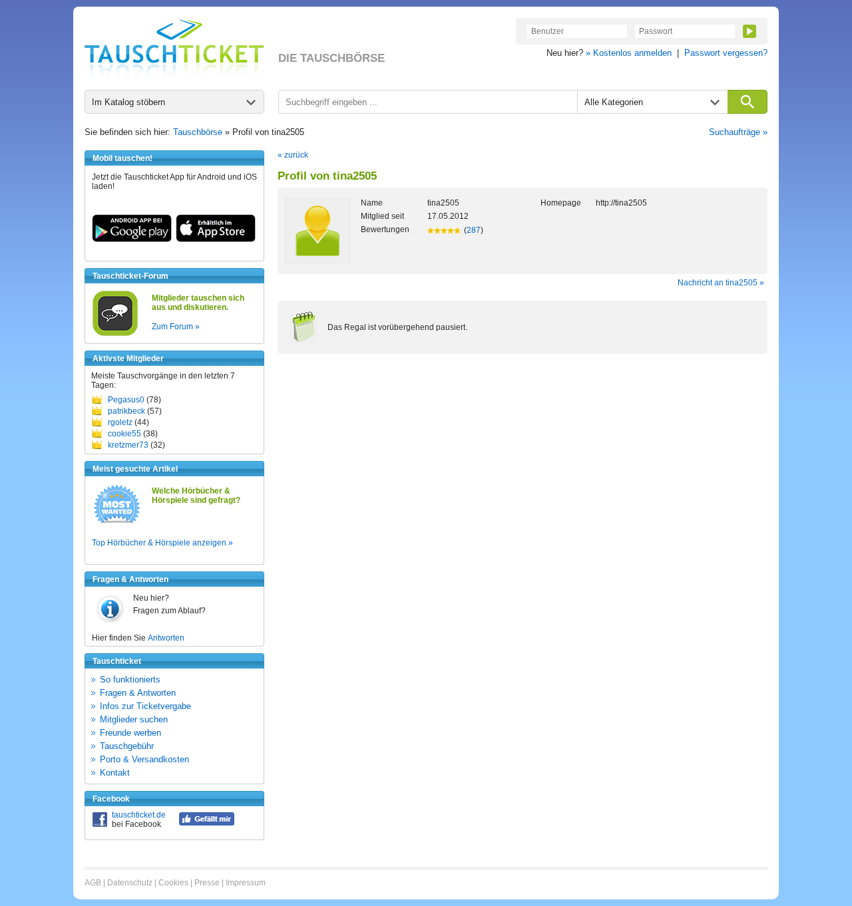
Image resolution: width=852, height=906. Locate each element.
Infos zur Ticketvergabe (145, 706)
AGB (93, 882)
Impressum (246, 882)
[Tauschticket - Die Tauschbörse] (174, 48)
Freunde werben (130, 733)
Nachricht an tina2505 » (721, 282)
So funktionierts (130, 679)
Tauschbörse (197, 132)
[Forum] (115, 334)
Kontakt (115, 773)
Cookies (173, 882)
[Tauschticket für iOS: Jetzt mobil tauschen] (216, 239)
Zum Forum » (176, 326)
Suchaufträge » (738, 132)
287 (474, 230)
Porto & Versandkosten (144, 759)
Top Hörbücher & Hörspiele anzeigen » (162, 542)
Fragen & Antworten (138, 693)
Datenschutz (129, 882)
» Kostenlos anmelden (629, 53)
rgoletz (120, 422)
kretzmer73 (128, 445)
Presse (207, 882)
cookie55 (124, 433)
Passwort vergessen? (725, 53)
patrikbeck (126, 411)
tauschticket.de (139, 815)
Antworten (166, 638)
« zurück (293, 155)
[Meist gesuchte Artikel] (117, 522)
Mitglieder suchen (134, 719)
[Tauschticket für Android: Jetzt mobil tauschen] (132, 239)
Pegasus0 (126, 399)
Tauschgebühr (127, 746)
